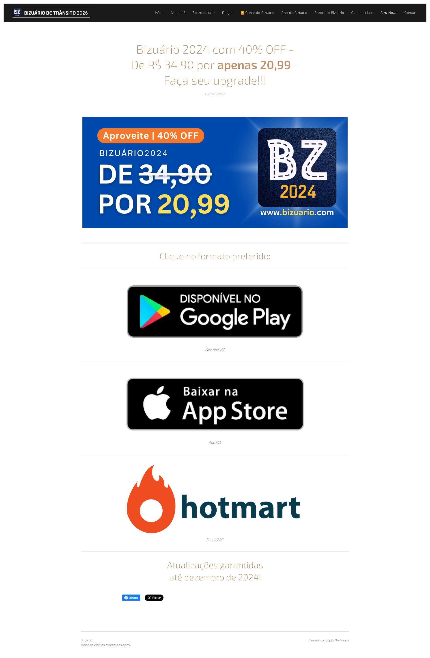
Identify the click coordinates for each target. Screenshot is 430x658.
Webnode (342, 640)
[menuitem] (160, 12)
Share (133, 597)
